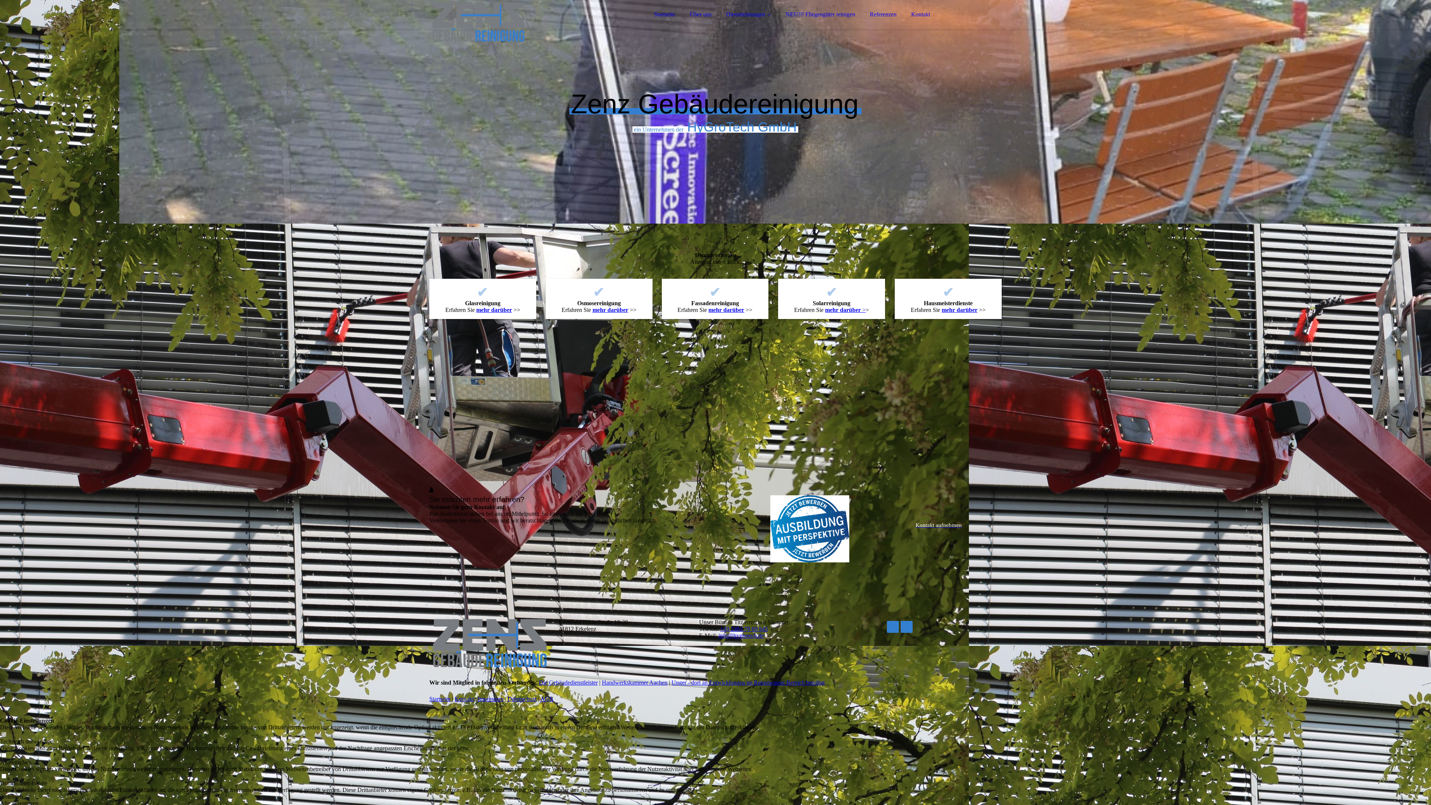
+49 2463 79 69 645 (744, 629)
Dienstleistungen (745, 14)
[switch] (3, 735)
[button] (379, 796)
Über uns (700, 14)
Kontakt (920, 14)
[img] (494, 26)
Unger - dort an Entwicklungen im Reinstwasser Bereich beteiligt (748, 682)
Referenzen (883, 14)
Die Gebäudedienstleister (568, 682)
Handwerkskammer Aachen (634, 682)
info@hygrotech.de (741, 635)
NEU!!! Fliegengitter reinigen (820, 14)
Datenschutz (522, 699)
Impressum (490, 699)
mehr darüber (494, 310)
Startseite (664, 14)
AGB (546, 699)
